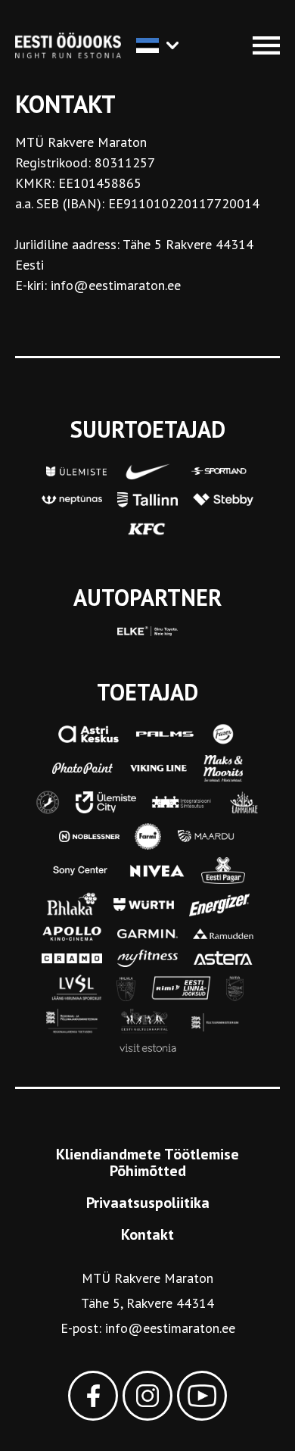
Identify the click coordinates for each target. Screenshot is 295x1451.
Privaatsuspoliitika (148, 1202)
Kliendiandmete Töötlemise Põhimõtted (147, 1162)
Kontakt (147, 1234)
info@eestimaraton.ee (170, 1328)
